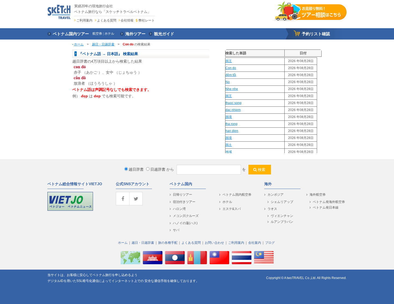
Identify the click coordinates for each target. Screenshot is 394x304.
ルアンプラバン (282, 222)
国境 (228, 117)
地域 (228, 152)
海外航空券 (318, 194)
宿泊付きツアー (184, 202)
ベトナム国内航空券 (236, 194)
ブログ (270, 243)
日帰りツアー (182, 194)
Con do (230, 68)
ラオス (272, 209)
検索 (261, 169)
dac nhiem (233, 110)
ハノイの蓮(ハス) (185, 223)
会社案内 (254, 243)
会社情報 (127, 20)
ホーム (79, 44)
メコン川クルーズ (186, 216)
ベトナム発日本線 (326, 207)
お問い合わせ (214, 243)
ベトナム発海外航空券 (329, 202)
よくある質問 (106, 20)
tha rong (231, 124)
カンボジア (275, 194)
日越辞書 (157, 169)
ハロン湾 (179, 209)
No (227, 82)
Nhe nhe (231, 89)
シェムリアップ (282, 202)
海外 (268, 184)
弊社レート (146, 20)
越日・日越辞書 (103, 44)
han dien (231, 131)
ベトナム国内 (181, 184)
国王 (228, 61)
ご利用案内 (84, 20)
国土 (228, 145)
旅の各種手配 (167, 243)
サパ (176, 230)
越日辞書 (136, 169)
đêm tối (230, 75)
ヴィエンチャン (282, 216)
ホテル (227, 202)
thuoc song (233, 103)
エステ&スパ (231, 209)
